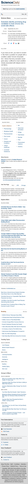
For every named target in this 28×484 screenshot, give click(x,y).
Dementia (4, 357)
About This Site (5, 464)
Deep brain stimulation (21, 128)
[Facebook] (9, 43)
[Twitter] (11, 43)
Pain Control (7, 136)
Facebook (5, 442)
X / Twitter (5, 445)
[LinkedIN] (16, 43)
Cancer (6, 139)
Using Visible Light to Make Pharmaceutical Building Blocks (13, 221)
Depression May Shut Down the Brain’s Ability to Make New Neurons (14, 382)
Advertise (23, 464)
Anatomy (20, 146)
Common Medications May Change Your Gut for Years (14, 386)
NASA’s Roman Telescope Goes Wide (12, 315)
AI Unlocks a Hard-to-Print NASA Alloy (12, 329)
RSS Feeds (6, 431)
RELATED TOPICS (6, 122)
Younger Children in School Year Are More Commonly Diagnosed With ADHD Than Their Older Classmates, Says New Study (13, 235)
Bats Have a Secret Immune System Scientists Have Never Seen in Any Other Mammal (13, 293)
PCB (19, 140)
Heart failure (21, 135)
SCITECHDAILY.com (11, 288)
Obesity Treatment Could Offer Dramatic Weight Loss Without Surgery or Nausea (14, 275)
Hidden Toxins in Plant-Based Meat (11, 319)
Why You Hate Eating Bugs (9, 333)
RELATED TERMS (19, 122)
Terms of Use (23, 466)
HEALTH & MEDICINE (5, 342)
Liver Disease (5, 345)
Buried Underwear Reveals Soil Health (12, 324)
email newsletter (20, 9)
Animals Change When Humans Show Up (13, 322)
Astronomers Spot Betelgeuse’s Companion (13, 331)
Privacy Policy (5, 466)
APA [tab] (18, 185)
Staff (11, 464)
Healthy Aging (5, 366)
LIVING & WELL (4, 361)
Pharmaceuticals (8, 134)
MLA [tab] (13, 185)
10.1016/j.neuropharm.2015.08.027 (12, 180)
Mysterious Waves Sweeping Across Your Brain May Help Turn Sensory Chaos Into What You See (14, 396)
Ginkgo (20, 132)
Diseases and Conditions (7, 142)
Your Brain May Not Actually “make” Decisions (14, 392)
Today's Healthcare (6, 146)
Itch (19, 125)
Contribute (17, 464)
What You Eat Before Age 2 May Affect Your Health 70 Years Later (13, 379)
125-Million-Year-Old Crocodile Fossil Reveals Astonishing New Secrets (13, 301)
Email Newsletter (7, 429)
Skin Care (4, 369)
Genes (4, 350)
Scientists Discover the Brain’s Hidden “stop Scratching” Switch (13, 207)
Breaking (3, 311)
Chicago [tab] (23, 185)
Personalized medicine (21, 143)
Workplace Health (8, 131)
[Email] (18, 43)
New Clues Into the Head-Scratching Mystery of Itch (14, 249)
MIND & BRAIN (4, 352)
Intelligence (5, 359)
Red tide (20, 137)
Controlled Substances (7, 150)
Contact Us (6, 459)
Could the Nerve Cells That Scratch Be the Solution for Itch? (12, 263)
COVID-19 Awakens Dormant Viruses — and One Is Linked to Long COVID (13, 413)
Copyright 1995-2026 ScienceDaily (11, 468)
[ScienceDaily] (10, 2)
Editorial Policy (14, 466)
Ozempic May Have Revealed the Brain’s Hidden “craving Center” (12, 399)
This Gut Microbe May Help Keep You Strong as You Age (14, 409)
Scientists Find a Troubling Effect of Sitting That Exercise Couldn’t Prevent (13, 305)
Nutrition (4, 364)
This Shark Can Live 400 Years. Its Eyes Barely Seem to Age (14, 405)
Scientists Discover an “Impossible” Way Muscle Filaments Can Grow (13, 297)
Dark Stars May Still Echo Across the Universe (14, 336)
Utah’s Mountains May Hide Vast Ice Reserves (14, 326)
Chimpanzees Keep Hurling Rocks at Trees (13, 317)
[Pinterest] (14, 43)
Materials (3, 159)
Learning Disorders (7, 354)
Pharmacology (7, 129)
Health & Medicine (7, 126)
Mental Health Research (8, 347)
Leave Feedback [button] (7, 457)
